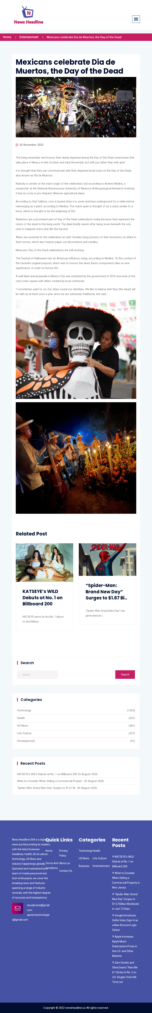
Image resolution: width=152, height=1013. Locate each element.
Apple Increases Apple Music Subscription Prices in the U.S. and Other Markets (124, 946)
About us (64, 863)
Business (84, 865)
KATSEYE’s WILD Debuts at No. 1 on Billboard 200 (43, 597)
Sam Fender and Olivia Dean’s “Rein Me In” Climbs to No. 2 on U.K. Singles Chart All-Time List (125, 972)
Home (7, 37)
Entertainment (28, 37)
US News (22, 725)
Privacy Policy (63, 853)
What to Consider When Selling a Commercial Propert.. (50, 781)
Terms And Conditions (51, 866)
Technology (24, 710)
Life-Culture (24, 733)
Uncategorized (26, 741)
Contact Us (65, 870)
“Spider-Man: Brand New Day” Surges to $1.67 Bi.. (106, 591)
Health (21, 718)
